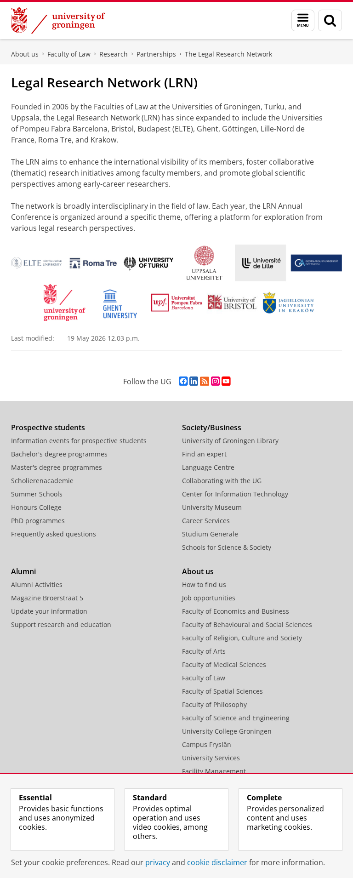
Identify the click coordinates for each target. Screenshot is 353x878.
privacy (157, 862)
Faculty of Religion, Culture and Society (242, 637)
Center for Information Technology (235, 494)
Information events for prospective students (79, 440)
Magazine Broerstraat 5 (47, 597)
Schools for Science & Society (226, 547)
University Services (211, 757)
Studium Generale (210, 534)
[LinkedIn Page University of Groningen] (193, 381)
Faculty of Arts (204, 651)
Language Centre (208, 467)
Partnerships (156, 54)
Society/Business (211, 427)
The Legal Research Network (228, 54)
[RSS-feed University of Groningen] (204, 381)
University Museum (212, 507)
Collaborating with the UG (222, 480)
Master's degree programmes (56, 467)
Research (113, 54)
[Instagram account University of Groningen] (215, 381)
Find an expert (204, 454)
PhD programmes (38, 520)
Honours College (36, 507)
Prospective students (48, 427)
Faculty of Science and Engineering (236, 717)
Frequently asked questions (53, 534)
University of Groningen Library (230, 440)
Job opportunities (208, 597)
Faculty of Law (69, 54)
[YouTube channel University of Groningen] (226, 381)
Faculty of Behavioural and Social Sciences (247, 624)
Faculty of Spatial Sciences (222, 691)
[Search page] (330, 20)
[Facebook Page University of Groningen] (183, 381)
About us (25, 54)
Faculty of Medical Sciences (224, 664)
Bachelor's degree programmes (59, 454)
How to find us (204, 584)
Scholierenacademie (42, 480)
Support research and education (61, 624)
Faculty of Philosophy (214, 704)
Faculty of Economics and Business (235, 611)
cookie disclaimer (217, 862)
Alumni (23, 571)
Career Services (206, 520)
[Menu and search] (302, 20)
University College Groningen (227, 731)
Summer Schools (37, 494)
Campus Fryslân (206, 744)
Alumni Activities (37, 584)
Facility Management (214, 771)
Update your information (49, 611)
